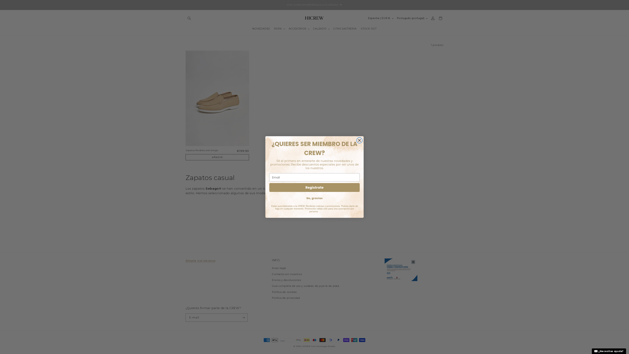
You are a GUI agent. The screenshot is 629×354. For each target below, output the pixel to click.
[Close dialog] (359, 140)
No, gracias (314, 198)
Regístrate (314, 187)
